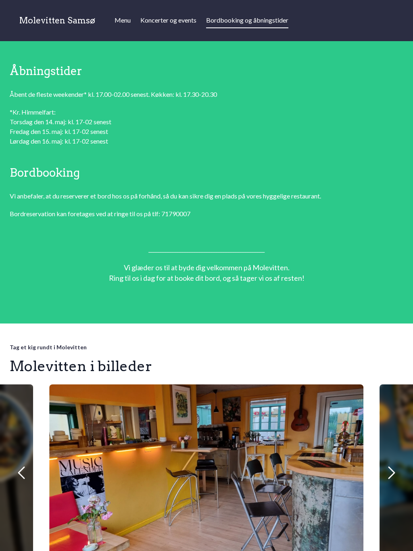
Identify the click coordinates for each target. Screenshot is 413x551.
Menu (123, 20)
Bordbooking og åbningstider (247, 20)
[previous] (21, 472)
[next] (391, 472)
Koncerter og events (168, 20)
